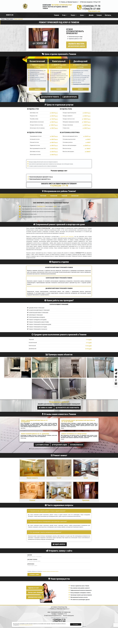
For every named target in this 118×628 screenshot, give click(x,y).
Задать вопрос (59, 544)
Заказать (37, 89)
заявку (55, 206)
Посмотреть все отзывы (81, 448)
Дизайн (91, 15)
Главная (56, 15)
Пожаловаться (77, 445)
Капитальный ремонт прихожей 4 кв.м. (40, 179)
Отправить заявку (34, 574)
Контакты (108, 15)
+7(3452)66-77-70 (91, 6)
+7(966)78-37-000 (91, 8)
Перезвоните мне (94, 11)
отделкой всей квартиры (66, 236)
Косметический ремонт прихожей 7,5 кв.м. (41, 177)
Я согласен (75, 624)
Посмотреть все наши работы (68, 407)
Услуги (73, 15)
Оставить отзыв (43, 445)
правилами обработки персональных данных (50, 571)
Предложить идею (60, 445)
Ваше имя (29, 555)
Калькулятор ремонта (51, 97)
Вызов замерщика (68, 615)
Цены (82, 15)
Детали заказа (30, 564)
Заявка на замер (46, 407)
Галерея (99, 15)
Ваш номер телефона (32, 559)
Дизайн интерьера (70, 97)
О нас (64, 15)
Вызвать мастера (76, 45)
